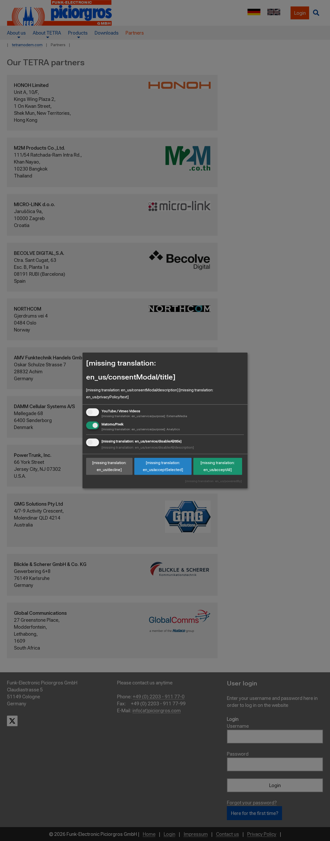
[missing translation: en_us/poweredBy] (213, 481)
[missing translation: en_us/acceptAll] (218, 466)
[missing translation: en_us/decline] (109, 466)
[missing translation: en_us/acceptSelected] (163, 466)
